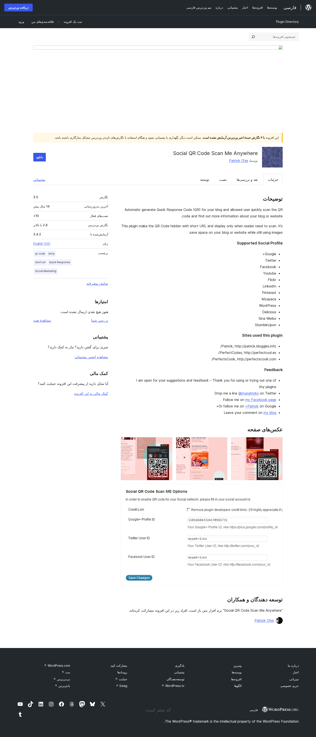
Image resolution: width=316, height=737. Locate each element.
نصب (223, 179)
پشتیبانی (39, 179)
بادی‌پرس (62, 686)
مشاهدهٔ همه (42, 320)
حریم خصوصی (289, 686)
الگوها (238, 686)
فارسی (254, 710)
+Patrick (252, 406)
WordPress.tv (173, 686)
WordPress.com (57, 665)
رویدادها (122, 672)
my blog (270, 412)
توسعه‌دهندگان (175, 679)
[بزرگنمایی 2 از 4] (221, 443)
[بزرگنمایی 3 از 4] (166, 443)
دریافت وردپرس (18, 7)
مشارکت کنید (118, 665)
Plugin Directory (287, 21)
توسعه (204, 179)
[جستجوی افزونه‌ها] (253, 36)
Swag (121, 686)
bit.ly (52, 253)
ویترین (237, 665)
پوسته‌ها (237, 672)
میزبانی (294, 679)
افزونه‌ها (236, 679)
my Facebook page (260, 400)
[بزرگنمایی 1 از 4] (277, 443)
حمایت (121, 679)
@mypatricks (248, 393)
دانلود (39, 157)
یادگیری (179, 665)
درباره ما (293, 665)
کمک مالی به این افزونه (91, 393)
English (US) (42, 243)
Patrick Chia (238, 160)
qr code (40, 253)
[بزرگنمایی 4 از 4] (277, 489)
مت (66, 672)
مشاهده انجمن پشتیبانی (91, 357)
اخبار (296, 672)
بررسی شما (99, 320)
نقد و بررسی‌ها (247, 179)
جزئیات (273, 179)
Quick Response (59, 262)
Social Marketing (45, 271)
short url (40, 262)
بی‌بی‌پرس (61, 679)
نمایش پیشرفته (97, 283)
